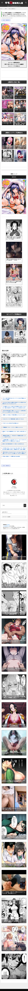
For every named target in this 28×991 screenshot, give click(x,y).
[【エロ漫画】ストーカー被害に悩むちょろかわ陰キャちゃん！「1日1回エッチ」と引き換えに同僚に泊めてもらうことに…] (14, 926)
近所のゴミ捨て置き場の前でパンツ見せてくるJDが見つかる (13, 443)
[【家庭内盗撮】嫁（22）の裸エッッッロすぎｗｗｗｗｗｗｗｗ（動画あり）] (20, 138)
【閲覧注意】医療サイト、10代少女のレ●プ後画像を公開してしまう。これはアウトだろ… (14, 436)
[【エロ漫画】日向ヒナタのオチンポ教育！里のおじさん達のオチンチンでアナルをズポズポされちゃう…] (14, 647)
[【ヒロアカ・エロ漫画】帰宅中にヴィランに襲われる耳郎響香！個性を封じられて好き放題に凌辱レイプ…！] (20, 318)
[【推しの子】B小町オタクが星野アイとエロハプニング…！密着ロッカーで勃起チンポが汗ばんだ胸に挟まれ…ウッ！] (20, 150)
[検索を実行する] (25, 505)
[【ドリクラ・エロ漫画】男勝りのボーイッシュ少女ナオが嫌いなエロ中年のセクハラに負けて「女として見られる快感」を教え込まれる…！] (8, 150)
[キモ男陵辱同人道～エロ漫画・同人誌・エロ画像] (14, 2)
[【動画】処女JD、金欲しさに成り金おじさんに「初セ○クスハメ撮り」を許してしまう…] (14, 786)
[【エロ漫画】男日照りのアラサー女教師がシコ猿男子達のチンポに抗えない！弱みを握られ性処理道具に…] (14, 591)
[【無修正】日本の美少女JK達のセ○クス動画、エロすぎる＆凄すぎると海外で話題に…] (8, 331)
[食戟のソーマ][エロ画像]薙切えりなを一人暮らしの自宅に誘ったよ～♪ (14, 432)
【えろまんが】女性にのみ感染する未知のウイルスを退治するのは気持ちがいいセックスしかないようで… (14, 403)
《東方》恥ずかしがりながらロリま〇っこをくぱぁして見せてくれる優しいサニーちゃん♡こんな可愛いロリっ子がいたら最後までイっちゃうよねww (14, 453)
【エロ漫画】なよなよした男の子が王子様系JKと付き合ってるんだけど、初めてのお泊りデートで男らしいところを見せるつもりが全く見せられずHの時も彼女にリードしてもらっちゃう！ (14, 407)
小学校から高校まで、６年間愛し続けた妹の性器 (11, 456)
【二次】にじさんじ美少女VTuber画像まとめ (10, 423)
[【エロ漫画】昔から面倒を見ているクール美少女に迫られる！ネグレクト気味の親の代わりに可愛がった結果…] (20, 331)
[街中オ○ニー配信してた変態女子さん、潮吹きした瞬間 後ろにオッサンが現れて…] (14, 731)
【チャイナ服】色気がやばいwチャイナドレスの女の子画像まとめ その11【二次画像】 (14, 399)
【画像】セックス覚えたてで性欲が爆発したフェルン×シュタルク (14, 414)
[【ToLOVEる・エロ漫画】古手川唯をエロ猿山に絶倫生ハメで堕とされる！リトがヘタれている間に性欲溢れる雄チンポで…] (14, 842)
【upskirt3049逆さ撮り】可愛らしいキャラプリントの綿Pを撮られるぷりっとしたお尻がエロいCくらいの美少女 (14, 411)
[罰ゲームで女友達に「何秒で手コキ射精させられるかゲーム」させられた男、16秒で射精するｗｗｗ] (14, 870)
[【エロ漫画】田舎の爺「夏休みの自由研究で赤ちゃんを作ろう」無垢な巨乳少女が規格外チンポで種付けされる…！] (8, 318)
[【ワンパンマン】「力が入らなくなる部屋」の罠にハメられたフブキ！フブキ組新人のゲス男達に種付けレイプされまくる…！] (14, 814)
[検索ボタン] (26, 2)
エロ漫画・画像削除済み (6, 20)
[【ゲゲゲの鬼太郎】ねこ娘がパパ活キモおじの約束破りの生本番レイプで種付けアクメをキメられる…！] (14, 619)
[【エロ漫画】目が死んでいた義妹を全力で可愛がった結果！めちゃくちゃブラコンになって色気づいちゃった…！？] (14, 954)
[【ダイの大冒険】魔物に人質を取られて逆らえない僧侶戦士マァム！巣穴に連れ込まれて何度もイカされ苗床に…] (8, 138)
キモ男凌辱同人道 (6, 526)
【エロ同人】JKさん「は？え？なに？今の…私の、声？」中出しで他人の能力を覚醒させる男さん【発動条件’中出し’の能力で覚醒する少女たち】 (14, 449)
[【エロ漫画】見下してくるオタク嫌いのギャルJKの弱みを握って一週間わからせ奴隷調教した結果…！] (14, 675)
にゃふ (14, 486)
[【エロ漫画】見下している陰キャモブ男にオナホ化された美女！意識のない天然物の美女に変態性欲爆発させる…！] (14, 898)
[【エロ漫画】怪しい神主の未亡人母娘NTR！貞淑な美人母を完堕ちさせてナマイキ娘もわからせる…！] (14, 563)
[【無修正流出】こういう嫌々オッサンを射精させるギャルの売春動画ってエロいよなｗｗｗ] (14, 535)
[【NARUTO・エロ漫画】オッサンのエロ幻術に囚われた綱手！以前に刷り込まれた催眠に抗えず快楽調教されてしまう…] (14, 758)
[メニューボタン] (2, 2)
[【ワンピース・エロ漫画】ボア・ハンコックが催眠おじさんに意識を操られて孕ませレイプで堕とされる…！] (14, 703)
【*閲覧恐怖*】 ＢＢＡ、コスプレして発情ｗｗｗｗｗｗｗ (12, 427)
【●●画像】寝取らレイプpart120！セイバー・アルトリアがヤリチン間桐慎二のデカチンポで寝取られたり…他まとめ (14, 440)
